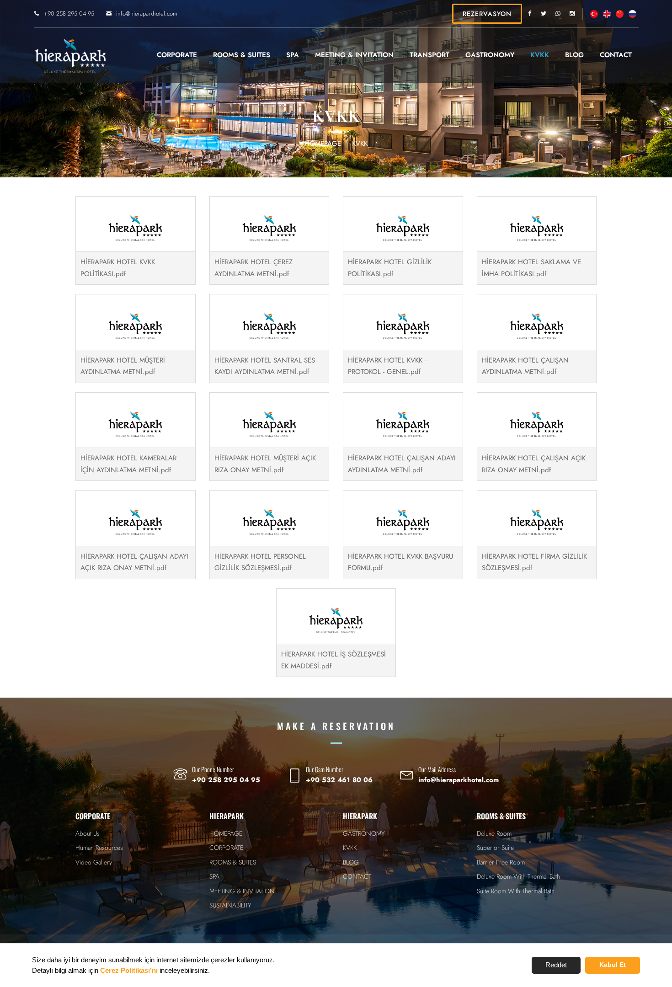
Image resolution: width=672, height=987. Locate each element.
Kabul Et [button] (612, 964)
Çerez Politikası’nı (129, 970)
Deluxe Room (494, 833)
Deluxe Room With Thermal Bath (518, 876)
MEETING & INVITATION (354, 55)
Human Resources (99, 847)
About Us (87, 833)
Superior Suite (495, 847)
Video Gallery (93, 862)
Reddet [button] (556, 965)
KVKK (539, 55)
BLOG (574, 55)
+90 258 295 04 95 (69, 13)
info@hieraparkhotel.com (146, 13)
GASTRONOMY (489, 55)
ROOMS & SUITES (241, 55)
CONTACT (616, 55)
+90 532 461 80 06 (339, 780)
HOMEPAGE (322, 144)
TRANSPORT (429, 55)
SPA (292, 55)
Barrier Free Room (501, 862)
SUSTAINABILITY (230, 905)
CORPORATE (177, 55)
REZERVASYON (487, 13)
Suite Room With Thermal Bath (516, 891)
